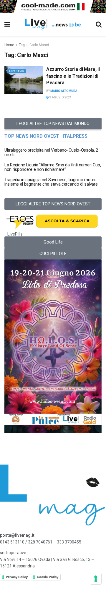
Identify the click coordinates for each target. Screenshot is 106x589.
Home (9, 45)
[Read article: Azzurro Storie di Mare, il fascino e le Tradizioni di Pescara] (23, 80)
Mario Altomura (63, 91)
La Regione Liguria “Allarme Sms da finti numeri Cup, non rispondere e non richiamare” (52, 167)
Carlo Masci (39, 45)
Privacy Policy (17, 577)
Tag (22, 45)
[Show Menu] (7, 24)
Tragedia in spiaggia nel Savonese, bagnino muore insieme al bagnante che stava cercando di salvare (50, 182)
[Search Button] (99, 24)
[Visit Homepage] (53, 24)
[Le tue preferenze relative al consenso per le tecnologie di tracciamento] (95, 578)
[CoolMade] (53, 6)
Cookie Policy (47, 577)
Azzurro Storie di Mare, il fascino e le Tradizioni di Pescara (73, 75)
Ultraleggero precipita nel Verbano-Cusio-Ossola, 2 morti (51, 152)
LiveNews (16, 71)
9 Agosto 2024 (60, 97)
